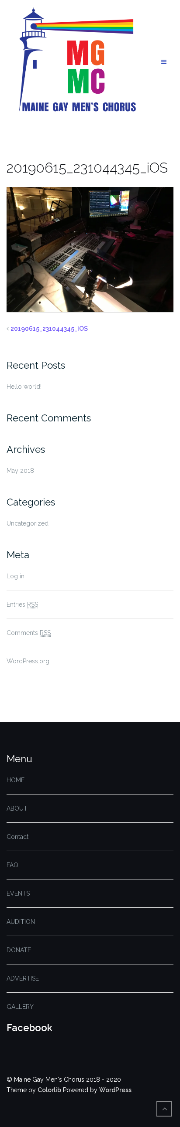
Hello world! (24, 386)
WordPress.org (28, 661)
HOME (15, 780)
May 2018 (20, 470)
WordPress (115, 1089)
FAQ (12, 865)
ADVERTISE (23, 978)
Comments (29, 632)
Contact (17, 836)
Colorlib (49, 1089)
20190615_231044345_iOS (49, 328)
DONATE (19, 950)
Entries (22, 604)
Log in (15, 576)
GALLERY (20, 1006)
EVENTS (18, 893)
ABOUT (17, 808)
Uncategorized (27, 523)
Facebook (29, 1027)
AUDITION (21, 921)
